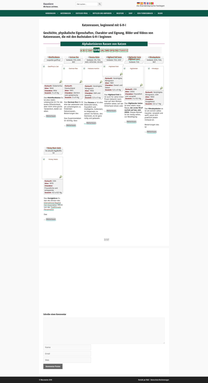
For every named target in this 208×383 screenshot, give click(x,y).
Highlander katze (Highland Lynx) (134, 58)
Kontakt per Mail (143, 380)
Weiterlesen (51, 116)
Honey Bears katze (54, 148)
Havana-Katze (94, 57)
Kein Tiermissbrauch (145, 13)
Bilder (160, 13)
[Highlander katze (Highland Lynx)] (133, 75)
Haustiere (48, 4)
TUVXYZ (123, 50)
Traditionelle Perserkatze (52, 208)
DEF (90, 50)
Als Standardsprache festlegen (150, 6)
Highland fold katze (114, 57)
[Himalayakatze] (154, 76)
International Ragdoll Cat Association (52, 204)
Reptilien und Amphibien (102, 13)
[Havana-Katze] (92, 73)
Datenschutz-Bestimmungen (160, 380)
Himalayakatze (154, 57)
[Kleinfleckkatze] (52, 72)
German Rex (74, 57)
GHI (96, 50)
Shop (130, 13)
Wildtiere (120, 13)
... (85, 123)
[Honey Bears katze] (52, 166)
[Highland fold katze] (113, 68)
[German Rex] (72, 73)
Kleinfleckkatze (54, 57)
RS (117, 50)
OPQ (112, 50)
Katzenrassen (65, 13)
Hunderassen (50, 13)
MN (107, 50)
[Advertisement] (104, 282)
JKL (102, 50)
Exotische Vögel (82, 13)
